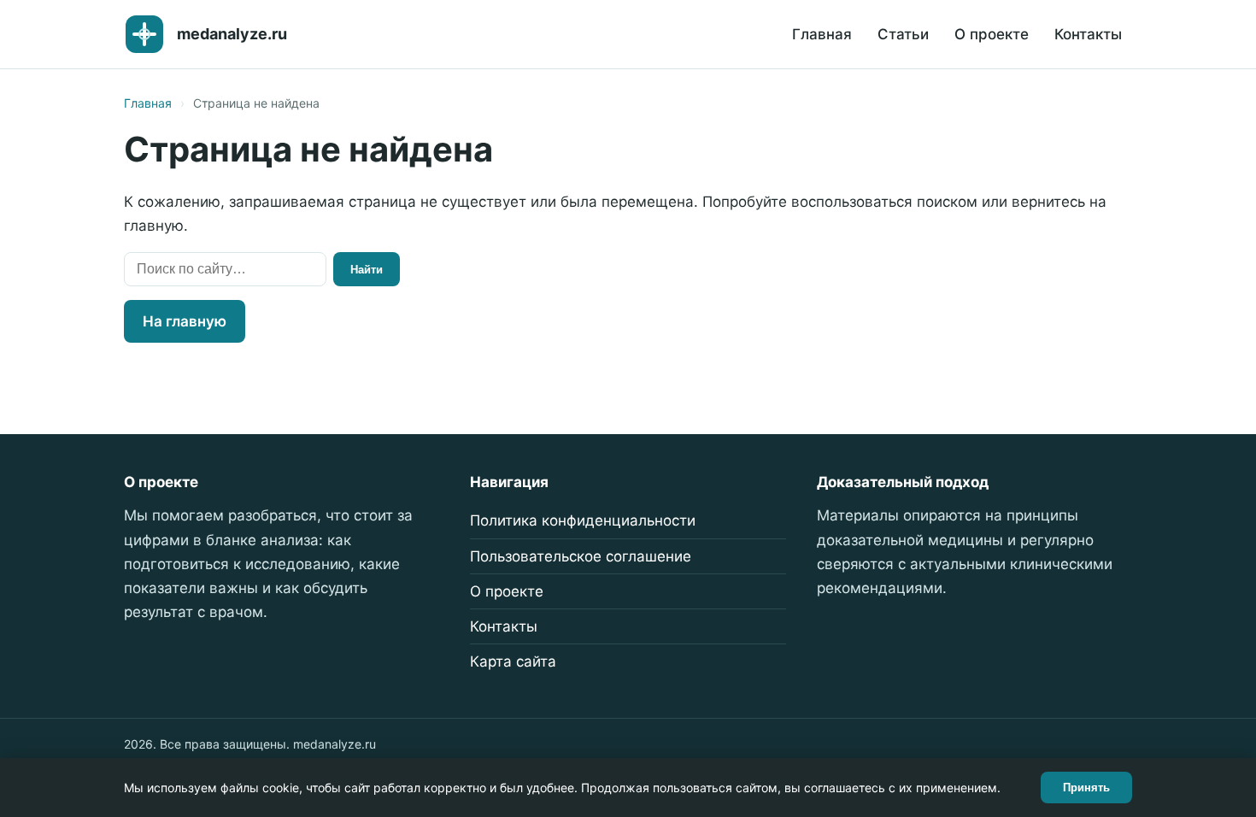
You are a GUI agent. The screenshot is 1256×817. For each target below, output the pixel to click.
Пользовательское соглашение (580, 556)
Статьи (903, 34)
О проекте (991, 34)
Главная (822, 34)
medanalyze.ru (232, 34)
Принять (1086, 787)
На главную (184, 321)
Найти (366, 269)
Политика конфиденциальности (582, 520)
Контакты (1088, 34)
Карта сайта (513, 661)
